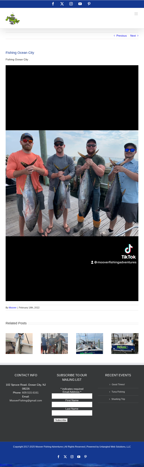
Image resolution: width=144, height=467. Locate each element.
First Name (72, 400)
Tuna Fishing (118, 392)
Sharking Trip (118, 399)
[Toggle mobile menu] (136, 14)
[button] (8, 343)
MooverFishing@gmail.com (26, 400)
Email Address (72, 391)
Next (133, 35)
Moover (12, 307)
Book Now (6, 464)
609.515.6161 (30, 392)
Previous (121, 35)
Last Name (71, 408)
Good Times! (118, 384)
